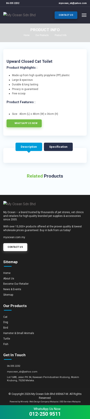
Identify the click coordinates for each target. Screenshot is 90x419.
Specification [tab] (58, 146)
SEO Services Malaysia (70, 402)
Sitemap (8, 294)
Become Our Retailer (16, 283)
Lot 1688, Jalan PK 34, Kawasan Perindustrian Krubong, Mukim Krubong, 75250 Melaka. (43, 379)
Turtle (6, 338)
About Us (8, 278)
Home (26, 35)
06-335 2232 (12, 3)
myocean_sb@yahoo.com (73, 3)
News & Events (12, 289)
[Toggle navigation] (84, 15)
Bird (5, 327)
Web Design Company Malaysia (43, 402)
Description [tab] (29, 146)
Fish (5, 344)
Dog (5, 322)
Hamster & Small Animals (18, 333)
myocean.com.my (14, 237)
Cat (5, 316)
